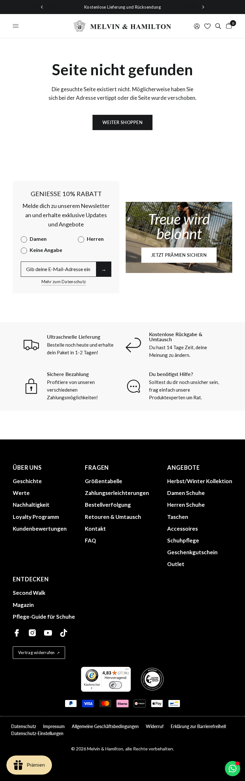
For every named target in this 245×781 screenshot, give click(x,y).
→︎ (103, 269)
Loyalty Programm (36, 516)
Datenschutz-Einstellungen (37, 733)
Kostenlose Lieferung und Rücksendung (122, 7)
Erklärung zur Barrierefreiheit (198, 726)
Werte (21, 493)
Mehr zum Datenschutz (63, 281)
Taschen (177, 516)
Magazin (23, 604)
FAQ (90, 540)
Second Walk (29, 592)
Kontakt (95, 528)
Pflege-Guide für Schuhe (44, 616)
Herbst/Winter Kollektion (199, 481)
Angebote (183, 467)
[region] (122, 7)
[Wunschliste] (207, 26)
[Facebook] (17, 633)
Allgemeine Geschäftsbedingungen (105, 726)
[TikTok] (64, 633)
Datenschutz (23, 726)
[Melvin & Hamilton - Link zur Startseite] (122, 26)
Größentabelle (103, 481)
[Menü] (127, 670)
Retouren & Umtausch (113, 516)
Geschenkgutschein (192, 552)
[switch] (115, 685)
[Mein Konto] (197, 26)
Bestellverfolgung (108, 504)
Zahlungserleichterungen (117, 493)
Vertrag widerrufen (36, 652)
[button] (179, 255)
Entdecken (31, 579)
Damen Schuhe (186, 493)
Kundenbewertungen (40, 528)
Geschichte (27, 481)
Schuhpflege (183, 540)
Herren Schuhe (186, 504)
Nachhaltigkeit (31, 504)
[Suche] (218, 26)
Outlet (175, 564)
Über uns (27, 467)
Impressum (54, 726)
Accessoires (182, 528)
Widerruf (155, 726)
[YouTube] (48, 633)
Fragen (97, 467)
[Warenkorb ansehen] (227, 26)
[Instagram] (32, 633)
